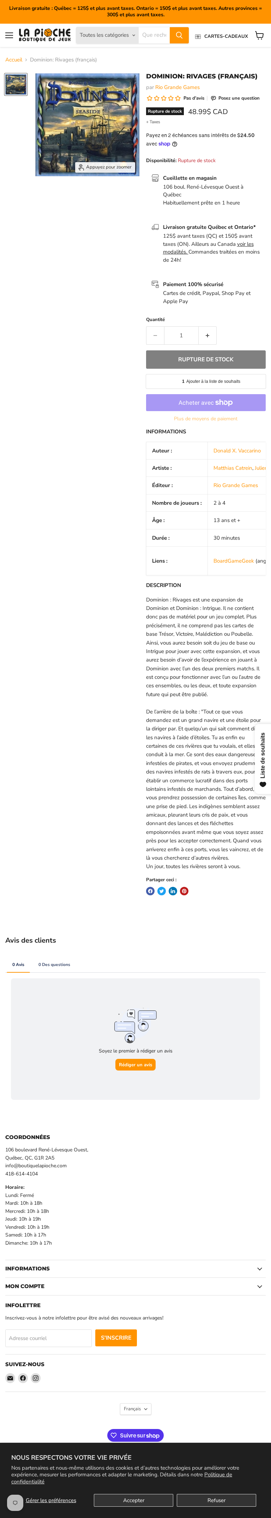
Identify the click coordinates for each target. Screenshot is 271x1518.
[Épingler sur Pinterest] (184, 891)
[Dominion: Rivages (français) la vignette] (16, 84)
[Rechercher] (179, 35)
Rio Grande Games (177, 87)
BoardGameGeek (233, 560)
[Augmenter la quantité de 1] (208, 335)
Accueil (13, 60)
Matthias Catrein (232, 468)
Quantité (155, 319)
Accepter (133, 1500)
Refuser (216, 1500)
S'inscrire (116, 1338)
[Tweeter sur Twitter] (161, 891)
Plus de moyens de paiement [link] (205, 419)
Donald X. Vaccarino (237, 450)
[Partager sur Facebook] (150, 891)
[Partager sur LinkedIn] (173, 891)
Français (132, 1409)
